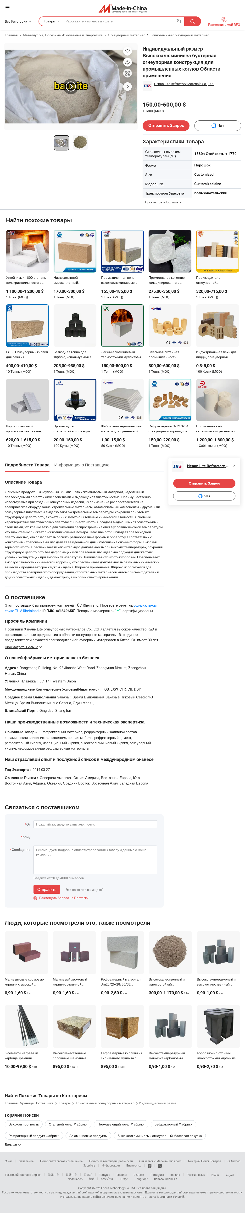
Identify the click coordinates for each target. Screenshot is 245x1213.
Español (122, 1175)
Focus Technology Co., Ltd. (118, 1188)
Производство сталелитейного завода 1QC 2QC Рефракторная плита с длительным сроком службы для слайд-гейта (74, 429)
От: (28, 824)
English (36, 1175)
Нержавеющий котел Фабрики (121, 1124)
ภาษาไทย (107, 1179)
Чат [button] (220, 126)
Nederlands (75, 1179)
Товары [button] (50, 21)
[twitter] (160, 1165)
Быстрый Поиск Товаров (204, 1161)
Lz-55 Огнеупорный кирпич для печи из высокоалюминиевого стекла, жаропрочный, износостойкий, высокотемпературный (27, 355)
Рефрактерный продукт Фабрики (34, 1135)
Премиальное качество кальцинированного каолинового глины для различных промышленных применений (170, 280)
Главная (11, 35)
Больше (11, 1144)
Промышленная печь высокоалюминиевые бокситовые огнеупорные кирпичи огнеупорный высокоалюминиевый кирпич (121, 280)
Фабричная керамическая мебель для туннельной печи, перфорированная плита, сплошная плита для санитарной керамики (122, 429)
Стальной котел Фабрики (68, 1124)
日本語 (88, 1175)
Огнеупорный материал (126, 35)
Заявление (26, 1161)
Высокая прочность (24, 1124)
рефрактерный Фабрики (173, 1124)
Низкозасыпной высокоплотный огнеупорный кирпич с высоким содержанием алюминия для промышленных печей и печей (72, 280)
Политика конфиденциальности (111, 1161)
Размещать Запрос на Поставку (60, 897)
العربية (230, 1175)
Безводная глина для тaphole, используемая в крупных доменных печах (73, 355)
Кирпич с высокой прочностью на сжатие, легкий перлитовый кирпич (26, 429)
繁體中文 (71, 1175)
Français (104, 1175)
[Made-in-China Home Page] (123, 8)
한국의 (215, 1175)
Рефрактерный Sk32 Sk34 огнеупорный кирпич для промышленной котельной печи (169, 429)
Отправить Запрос (166, 125)
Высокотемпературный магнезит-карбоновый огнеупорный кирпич (167, 1058)
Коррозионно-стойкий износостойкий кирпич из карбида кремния (216, 1058)
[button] (7, 7)
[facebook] (149, 1165)
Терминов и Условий (170, 1196)
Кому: (26, 837)
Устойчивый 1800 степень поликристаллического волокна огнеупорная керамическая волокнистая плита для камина (27, 280)
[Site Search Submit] (192, 21)
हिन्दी (91, 1179)
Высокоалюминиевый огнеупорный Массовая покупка (159, 1135)
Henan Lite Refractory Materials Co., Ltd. (184, 84)
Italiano (175, 1175)
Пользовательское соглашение (61, 1161)
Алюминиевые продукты (88, 1135)
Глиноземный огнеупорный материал (179, 35)
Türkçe (123, 1179)
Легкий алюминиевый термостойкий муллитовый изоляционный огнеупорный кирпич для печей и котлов (122, 355)
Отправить (46, 889)
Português (157, 1175)
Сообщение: (21, 849)
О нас (8, 1161)
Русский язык (196, 1175)
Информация (111, 1165)
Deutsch (139, 1175)
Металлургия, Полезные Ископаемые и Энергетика (63, 35)
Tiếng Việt (141, 1179)
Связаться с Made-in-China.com (160, 1161)
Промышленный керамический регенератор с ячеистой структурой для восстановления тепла (217, 429)
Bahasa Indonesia (165, 1179)
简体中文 (53, 1175)
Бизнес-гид (133, 1165)
